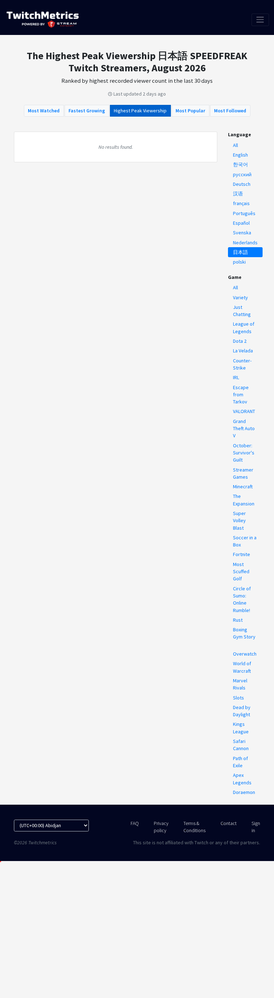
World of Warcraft (242, 667)
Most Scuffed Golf (241, 571)
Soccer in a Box (245, 541)
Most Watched (44, 110)
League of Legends (243, 327)
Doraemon (244, 792)
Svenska (242, 232)
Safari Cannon (241, 745)
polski (239, 262)
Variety (240, 297)
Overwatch (245, 654)
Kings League (241, 727)
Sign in (256, 827)
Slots (238, 697)
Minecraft (243, 486)
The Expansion (243, 499)
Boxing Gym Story (244, 633)
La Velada (243, 350)
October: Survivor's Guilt (243, 452)
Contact (228, 823)
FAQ (135, 823)
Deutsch (241, 184)
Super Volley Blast (239, 520)
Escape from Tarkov (241, 394)
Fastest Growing (86, 110)
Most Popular (190, 110)
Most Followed (230, 110)
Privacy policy (161, 827)
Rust (238, 620)
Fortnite (241, 554)
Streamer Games (243, 473)
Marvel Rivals (240, 684)
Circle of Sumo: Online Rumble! (242, 599)
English (240, 155)
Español (241, 223)
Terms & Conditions (194, 827)
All (235, 145)
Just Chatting (242, 310)
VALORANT (244, 411)
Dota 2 (240, 341)
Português (244, 213)
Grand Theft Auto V (244, 428)
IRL (236, 377)
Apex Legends (242, 778)
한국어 (240, 164)
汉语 (238, 193)
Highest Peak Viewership (140, 110)
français (241, 203)
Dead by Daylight (241, 711)
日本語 (240, 252)
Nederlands (245, 242)
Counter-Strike (242, 364)
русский (242, 174)
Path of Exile (240, 762)
